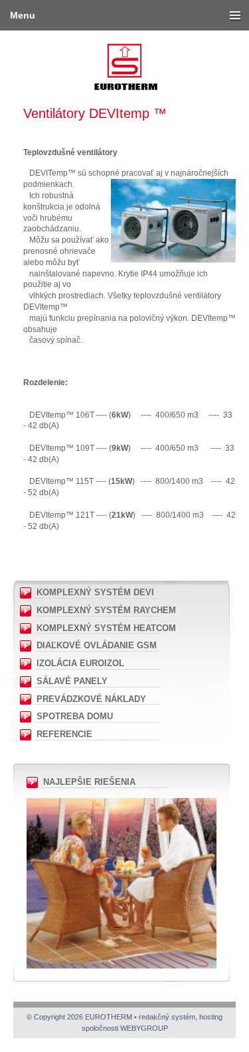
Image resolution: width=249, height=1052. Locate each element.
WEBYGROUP (144, 1028)
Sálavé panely (72, 681)
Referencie (64, 734)
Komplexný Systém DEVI (95, 592)
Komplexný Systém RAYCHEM (106, 610)
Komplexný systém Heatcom (106, 628)
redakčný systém (167, 1017)
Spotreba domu (75, 716)
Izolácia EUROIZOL (80, 663)
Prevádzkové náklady (91, 699)
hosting (210, 1017)
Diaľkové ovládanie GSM (97, 645)
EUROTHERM (124, 32)
